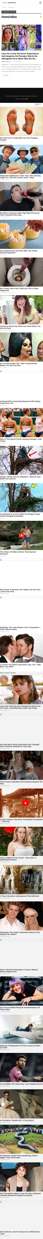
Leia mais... (6, 75)
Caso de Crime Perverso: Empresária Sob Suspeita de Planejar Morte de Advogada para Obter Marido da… (20, 56)
